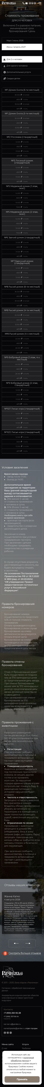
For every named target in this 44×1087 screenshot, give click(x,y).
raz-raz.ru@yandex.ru (26, 3)
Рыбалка (26, 1048)
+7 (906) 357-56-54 (11, 1016)
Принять (22, 1079)
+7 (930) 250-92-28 (24, 3)
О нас (4, 1048)
